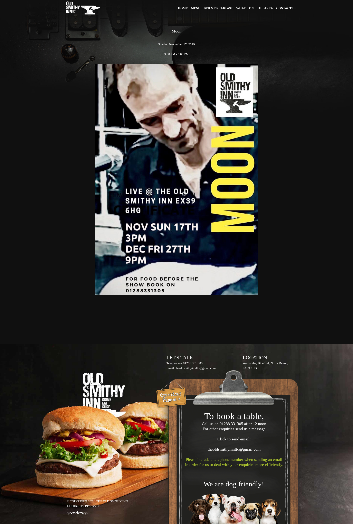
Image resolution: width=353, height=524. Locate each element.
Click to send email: (234, 439)
